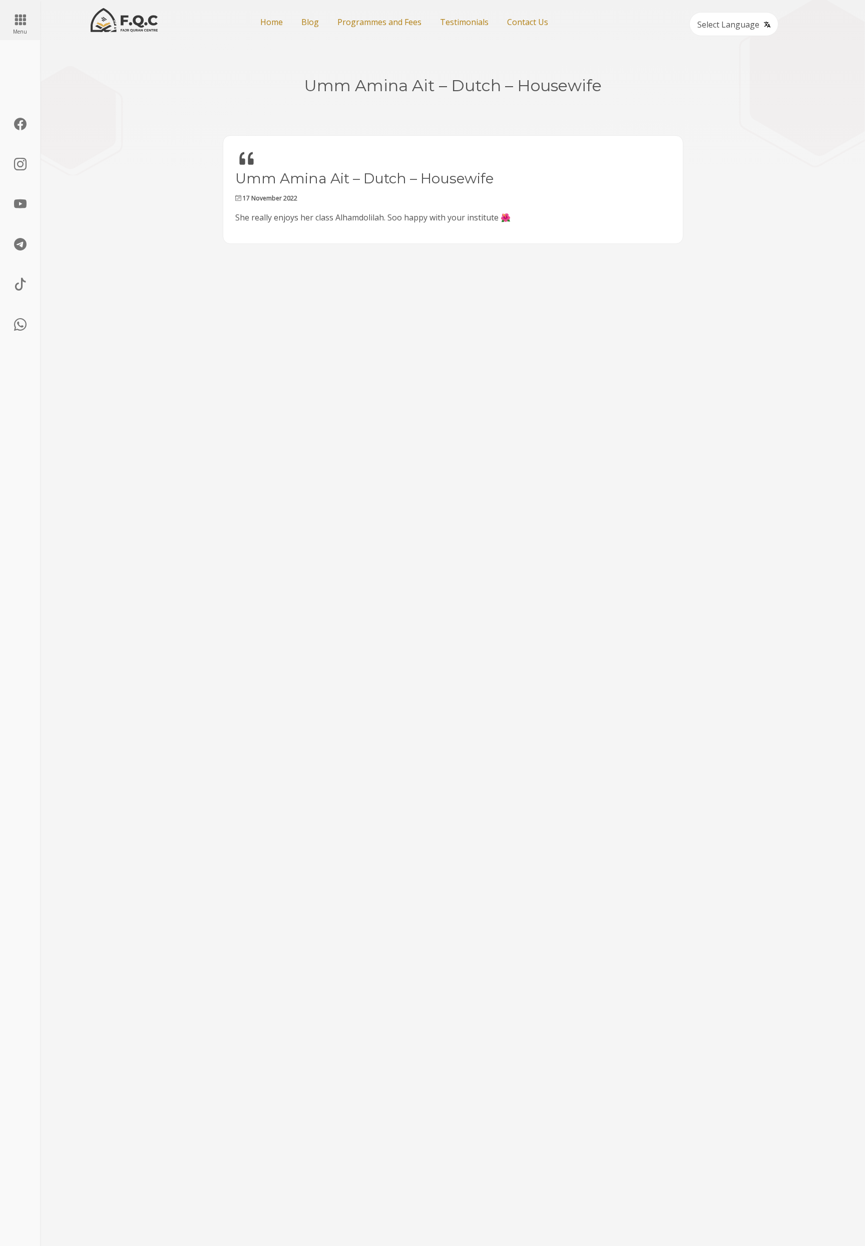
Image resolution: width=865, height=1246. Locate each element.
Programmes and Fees (379, 22)
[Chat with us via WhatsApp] (20, 325)
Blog (310, 22)
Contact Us (527, 22)
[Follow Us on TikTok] (20, 285)
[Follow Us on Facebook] (20, 124)
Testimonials (464, 22)
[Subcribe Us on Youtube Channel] (20, 204)
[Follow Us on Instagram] (20, 164)
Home (271, 22)
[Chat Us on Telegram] (20, 244)
